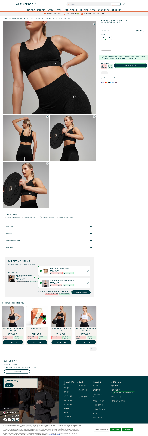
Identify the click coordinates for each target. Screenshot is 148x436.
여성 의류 (37, 18)
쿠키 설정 (7, 408)
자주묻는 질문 (68, 396)
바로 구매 (14, 342)
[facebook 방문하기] (9, 419)
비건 (80, 10)
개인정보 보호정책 (98, 401)
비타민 (66, 10)
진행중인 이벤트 (117, 10)
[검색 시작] (68, 4)
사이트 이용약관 (98, 405)
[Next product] (95, 349)
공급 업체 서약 (97, 417)
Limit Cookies (115, 429)
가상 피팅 (141, 30)
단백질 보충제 (41, 10)
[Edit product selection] (88, 271)
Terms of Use (60, 434)
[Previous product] (91, 349)
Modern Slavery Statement (97, 395)
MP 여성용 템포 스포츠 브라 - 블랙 (61, 329)
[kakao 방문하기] (13, 419)
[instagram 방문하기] (5, 419)
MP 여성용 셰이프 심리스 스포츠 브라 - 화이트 (86, 329)
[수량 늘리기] (109, 48)
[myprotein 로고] (26, 4)
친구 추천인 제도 (122, 391)
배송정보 (66, 412)
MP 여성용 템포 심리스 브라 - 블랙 (59, 18)
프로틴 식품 (73, 10)
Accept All (128, 429)
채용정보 (95, 413)
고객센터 (66, 388)
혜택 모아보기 (115, 386)
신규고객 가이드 (83, 396)
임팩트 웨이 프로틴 (37, 328)
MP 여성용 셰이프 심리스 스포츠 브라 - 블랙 (13, 329)
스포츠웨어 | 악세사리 (84, 391)
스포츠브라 (44, 18)
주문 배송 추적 (68, 404)
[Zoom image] (94, 24)
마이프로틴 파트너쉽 (99, 409)
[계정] (124, 4)
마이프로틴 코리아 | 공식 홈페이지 (14, 18)
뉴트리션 (50, 10)
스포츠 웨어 (30, 18)
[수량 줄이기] (103, 48)
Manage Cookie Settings (101, 429)
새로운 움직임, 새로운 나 (118, 401)
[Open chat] (17, 419)
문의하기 (66, 392)
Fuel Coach (116, 4)
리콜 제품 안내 (68, 416)
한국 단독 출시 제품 (104, 10)
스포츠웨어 (58, 10)
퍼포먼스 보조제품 (90, 10)
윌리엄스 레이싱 (116, 396)
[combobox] (93, 4)
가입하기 (9, 385)
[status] (106, 48)
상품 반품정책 (68, 400)
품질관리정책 (97, 390)
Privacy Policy (51, 434)
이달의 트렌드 (30, 10)
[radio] (103, 38)
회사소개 (95, 386)
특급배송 (66, 408)
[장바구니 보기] (129, 4)
